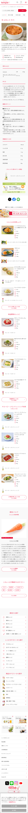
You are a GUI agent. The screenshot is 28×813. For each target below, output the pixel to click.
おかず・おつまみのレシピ (12, 647)
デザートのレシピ (10, 664)
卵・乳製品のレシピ (10, 630)
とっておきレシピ (12, 6)
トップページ (4, 6)
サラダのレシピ (9, 644)
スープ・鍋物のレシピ (11, 650)
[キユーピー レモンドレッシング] (14, 179)
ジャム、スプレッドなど (11, 704)
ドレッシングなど (10, 681)
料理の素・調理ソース (11, 691)
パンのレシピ (9, 660)
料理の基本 (18, 15)
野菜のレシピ (9, 617)
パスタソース (9, 687)
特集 (24, 15)
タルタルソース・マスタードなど (14, 684)
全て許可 (14, 810)
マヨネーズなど (9, 677)
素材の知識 (10, 15)
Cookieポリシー (12, 801)
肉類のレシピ (9, 627)
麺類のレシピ (9, 657)
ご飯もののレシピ (10, 654)
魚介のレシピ (9, 623)
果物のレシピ (9, 620)
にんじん (5, 71)
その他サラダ (19, 587)
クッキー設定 (14, 806)
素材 (7, 694)
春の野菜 (10, 590)
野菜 (4, 590)
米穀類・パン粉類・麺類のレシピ (13, 634)
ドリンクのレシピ (10, 667)
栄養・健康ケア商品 (10, 701)
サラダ (4, 587)
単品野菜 (11, 587)
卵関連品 (8, 697)
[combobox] (14, 10)
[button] (26, 738)
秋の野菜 (17, 590)
